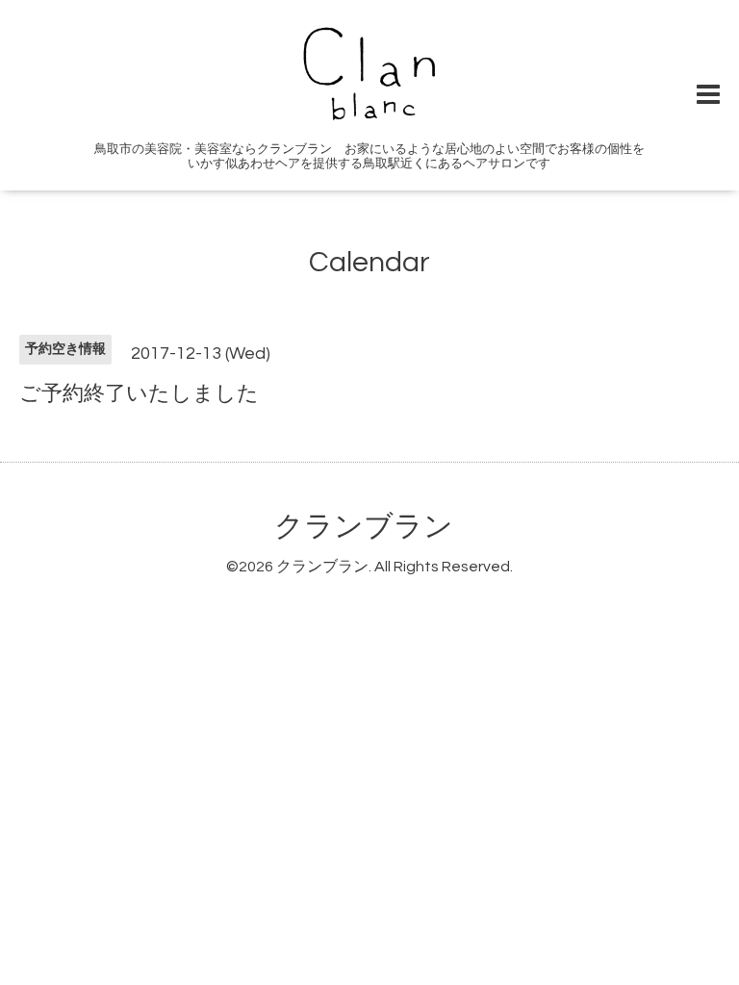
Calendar (369, 262)
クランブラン (363, 527)
